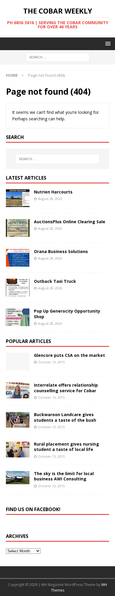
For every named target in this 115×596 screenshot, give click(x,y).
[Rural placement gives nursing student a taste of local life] (17, 449)
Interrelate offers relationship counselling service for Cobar (66, 387)
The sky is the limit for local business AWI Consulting (64, 476)
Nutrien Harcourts (53, 192)
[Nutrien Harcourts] (17, 198)
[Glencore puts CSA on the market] (17, 361)
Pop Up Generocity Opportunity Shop (67, 313)
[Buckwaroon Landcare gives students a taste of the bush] (17, 420)
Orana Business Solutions (61, 251)
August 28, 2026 (50, 198)
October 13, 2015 (51, 362)
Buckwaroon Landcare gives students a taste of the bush (65, 417)
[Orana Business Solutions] (17, 258)
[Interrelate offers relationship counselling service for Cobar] (17, 390)
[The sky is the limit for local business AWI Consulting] (17, 477)
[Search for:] (57, 57)
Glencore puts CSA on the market (69, 355)
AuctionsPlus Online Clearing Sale (69, 221)
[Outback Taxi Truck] (17, 287)
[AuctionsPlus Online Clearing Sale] (17, 228)
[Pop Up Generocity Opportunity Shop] (17, 317)
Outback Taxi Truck (55, 281)
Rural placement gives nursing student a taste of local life (66, 446)
